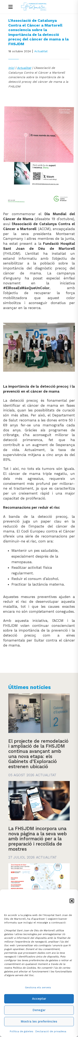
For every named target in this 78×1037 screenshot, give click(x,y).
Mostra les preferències (39, 1021)
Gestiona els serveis (38, 987)
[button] (72, 901)
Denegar (39, 1010)
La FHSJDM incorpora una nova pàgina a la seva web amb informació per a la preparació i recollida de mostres (37, 839)
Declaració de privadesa (50, 1031)
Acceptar (39, 999)
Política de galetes (21, 1031)
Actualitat (41, 51)
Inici (11, 67)
